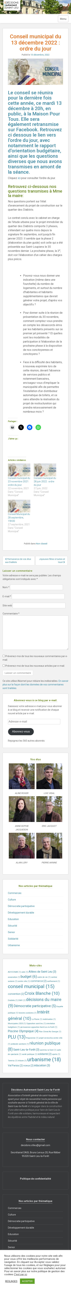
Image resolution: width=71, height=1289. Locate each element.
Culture (12, 899)
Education (13, 919)
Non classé (41, 543)
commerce (39, 981)
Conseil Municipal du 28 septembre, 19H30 (19, 517)
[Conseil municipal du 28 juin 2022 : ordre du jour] (45, 469)
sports (56, 1054)
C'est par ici (20, 1274)
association (14, 977)
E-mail (7, 596)
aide (25, 972)
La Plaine (37, 1019)
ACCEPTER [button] (27, 1281)
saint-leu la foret (48, 1050)
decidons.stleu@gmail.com (35, 1145)
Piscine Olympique (23, 1031)
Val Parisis (15, 1065)
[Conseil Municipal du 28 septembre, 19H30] (19, 506)
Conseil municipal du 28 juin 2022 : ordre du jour (45, 481)
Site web (7, 605)
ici (19, 178)
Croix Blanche (42, 993)
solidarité (45, 1054)
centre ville (24, 981)
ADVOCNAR (14, 972)
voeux (28, 1065)
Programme (32, 1038)
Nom (6, 587)
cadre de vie (43, 977)
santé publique (29, 1054)
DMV (22, 1000)
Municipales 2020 (17, 1023)
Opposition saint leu (36, 1023)
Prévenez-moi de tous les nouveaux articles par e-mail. (35, 665)
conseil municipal (31, 986)
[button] (22, 779)
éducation (42, 1065)
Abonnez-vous (21, 731)
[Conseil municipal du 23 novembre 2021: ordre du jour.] (19, 469)
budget (29, 976)
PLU (17, 1037)
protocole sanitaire (20, 1044)
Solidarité (13, 938)
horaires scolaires (28, 1013)
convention (16, 994)
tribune (22, 1061)
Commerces (14, 893)
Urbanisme (14, 945)
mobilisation (49, 1019)
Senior (11, 932)
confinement (53, 981)
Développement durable (21, 912)
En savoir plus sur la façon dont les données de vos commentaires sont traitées (35, 685)
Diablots (13, 1000)
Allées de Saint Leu (42, 971)
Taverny (12, 1061)
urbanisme (44, 1059)
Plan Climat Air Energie (50, 1031)
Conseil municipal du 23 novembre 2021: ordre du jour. (19, 481)
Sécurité (12, 925)
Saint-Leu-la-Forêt (26, 1049)
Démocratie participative (21, 906)
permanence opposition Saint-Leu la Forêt (38, 1027)
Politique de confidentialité (35, 1178)
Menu (63, 19)
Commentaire (11, 613)
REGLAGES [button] (11, 1281)
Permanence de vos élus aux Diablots (18, 560)
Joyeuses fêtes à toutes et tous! (52, 560)
